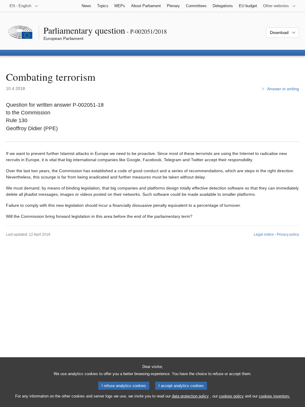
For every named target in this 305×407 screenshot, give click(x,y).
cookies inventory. (274, 396)
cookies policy (231, 396)
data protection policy (190, 396)
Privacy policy (288, 234)
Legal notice (264, 234)
